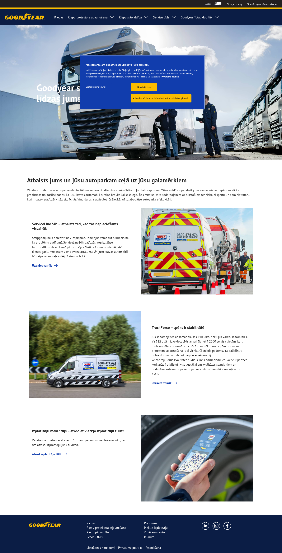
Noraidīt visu (144, 87)
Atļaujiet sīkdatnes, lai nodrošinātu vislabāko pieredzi (161, 98)
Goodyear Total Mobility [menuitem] (196, 17)
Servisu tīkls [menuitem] (161, 17)
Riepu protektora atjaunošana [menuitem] (88, 17)
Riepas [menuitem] (58, 17)
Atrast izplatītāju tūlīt (47, 454)
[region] (142, 82)
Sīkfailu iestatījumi (96, 87)
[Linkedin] (205, 526)
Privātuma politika (170, 76)
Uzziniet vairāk (42, 265)
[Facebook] (227, 526)
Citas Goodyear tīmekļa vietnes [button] (262, 4)
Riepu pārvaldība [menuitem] (130, 17)
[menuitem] (208, 4)
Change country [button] (234, 4)
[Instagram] (216, 526)
